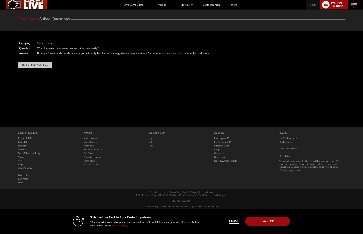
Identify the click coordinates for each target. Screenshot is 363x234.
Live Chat (22, 142)
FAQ (216, 149)
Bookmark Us (285, 142)
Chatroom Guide (221, 145)
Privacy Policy (119, 225)
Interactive (22, 145)
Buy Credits (23, 175)
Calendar (22, 149)
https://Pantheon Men (289, 148)
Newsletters (219, 157)
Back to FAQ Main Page (35, 65)
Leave (234, 221)
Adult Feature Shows (93, 149)
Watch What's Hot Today (29, 153)
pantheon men (211, 4)
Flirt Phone (23, 178)
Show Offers (89, 161)
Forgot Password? (222, 142)
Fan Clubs (88, 153)
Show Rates (89, 145)
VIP (20, 161)
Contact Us (219, 153)
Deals (20, 182)
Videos (162, 4)
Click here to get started (289, 170)
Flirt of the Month (92, 164)
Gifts (151, 145)
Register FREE (25, 138)
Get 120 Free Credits (288, 138)
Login (313, 4)
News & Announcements (225, 161)
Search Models (90, 142)
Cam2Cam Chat (25, 168)
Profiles (185, 4)
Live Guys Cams (133, 4)
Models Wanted (91, 138)
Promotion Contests (92, 157)
